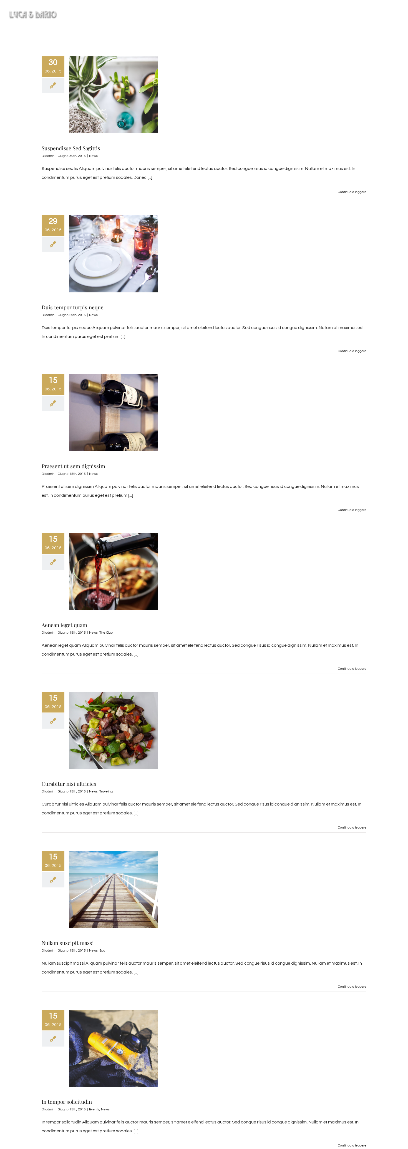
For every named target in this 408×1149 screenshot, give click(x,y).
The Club (106, 632)
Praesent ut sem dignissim (73, 466)
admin (49, 156)
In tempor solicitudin (67, 1101)
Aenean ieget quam (64, 624)
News (93, 156)
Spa (102, 950)
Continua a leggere (352, 192)
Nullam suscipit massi (68, 942)
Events (94, 1109)
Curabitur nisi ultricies (69, 783)
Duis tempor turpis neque (73, 307)
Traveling (106, 791)
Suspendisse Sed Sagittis (71, 148)
